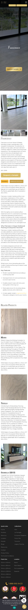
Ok (14, 607)
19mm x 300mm (6, 577)
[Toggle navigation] (26, 2)
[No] (26, 604)
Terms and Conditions (7, 556)
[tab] (4, 181)
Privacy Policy (5, 553)
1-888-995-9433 (15, 583)
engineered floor (22, 293)
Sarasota (16, 571)
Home (3, 529)
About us (3, 535)
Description (4, 181)
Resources (4, 547)
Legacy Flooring (19, 544)
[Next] (26, 133)
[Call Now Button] (24, 607)
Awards (3, 541)
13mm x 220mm (5, 568)
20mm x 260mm (6, 574)
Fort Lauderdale (19, 568)
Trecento (17, 541)
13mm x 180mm (5, 565)
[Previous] (1, 133)
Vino (15, 529)
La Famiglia (17, 532)
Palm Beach (17, 565)
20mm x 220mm (6, 571)
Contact (3, 550)
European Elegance (20, 535)
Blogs (2, 544)
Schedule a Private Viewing (22, 5)
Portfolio (3, 532)
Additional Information (16, 181)
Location (3, 538)
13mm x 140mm (5, 562)
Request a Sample (12, 5)
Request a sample (12, 69)
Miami (16, 562)
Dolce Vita (17, 538)
